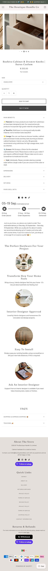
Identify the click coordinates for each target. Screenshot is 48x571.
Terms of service (24, 510)
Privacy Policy (24, 493)
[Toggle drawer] (3, 7)
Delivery (24, 485)
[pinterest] (25, 459)
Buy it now (24, 108)
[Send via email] (25, 197)
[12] (26, 51)
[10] (21, 51)
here (28, 532)
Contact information (24, 519)
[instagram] (22, 459)
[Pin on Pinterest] (22, 197)
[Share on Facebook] (19, 197)
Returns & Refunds (24, 489)
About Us (24, 481)
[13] (28, 51)
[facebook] (19, 459)
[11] (24, 51)
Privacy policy (24, 506)
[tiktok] (29, 459)
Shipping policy (24, 515)
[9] (19, 51)
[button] (29, 197)
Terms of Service (24, 498)
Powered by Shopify (24, 566)
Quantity (5, 89)
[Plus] (13, 93)
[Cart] (45, 7)
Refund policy (24, 502)
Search (24, 476)
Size (3, 78)
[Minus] (4, 93)
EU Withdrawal (24, 537)
